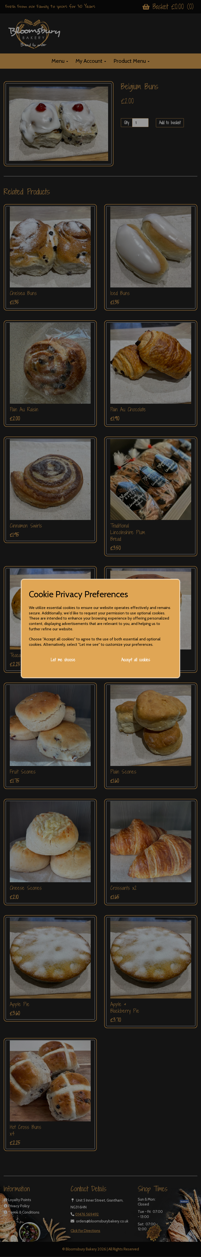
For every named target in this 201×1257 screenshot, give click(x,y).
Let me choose (63, 659)
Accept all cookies (135, 659)
